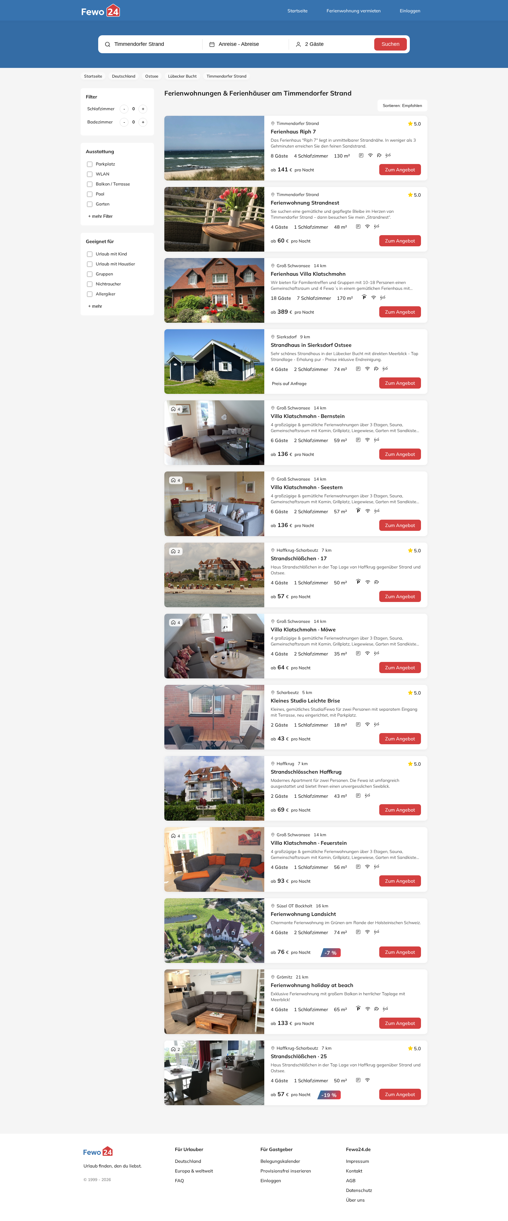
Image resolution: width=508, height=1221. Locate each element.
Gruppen (104, 274)
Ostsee (151, 75)
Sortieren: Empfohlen (402, 105)
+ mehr (95, 306)
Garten (102, 204)
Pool (100, 194)
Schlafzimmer (100, 108)
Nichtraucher (108, 284)
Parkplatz (105, 164)
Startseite (298, 11)
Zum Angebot (400, 170)
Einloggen (410, 11)
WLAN (102, 174)
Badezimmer (100, 122)
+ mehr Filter (100, 216)
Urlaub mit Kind (111, 254)
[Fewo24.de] (101, 15)
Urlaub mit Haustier (115, 264)
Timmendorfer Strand (226, 75)
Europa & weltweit (194, 1171)
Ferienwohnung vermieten (354, 11)
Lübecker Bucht (182, 75)
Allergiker (105, 294)
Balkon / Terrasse (113, 184)
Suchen (391, 44)
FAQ (179, 1180)
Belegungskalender (280, 1161)
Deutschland (123, 75)
